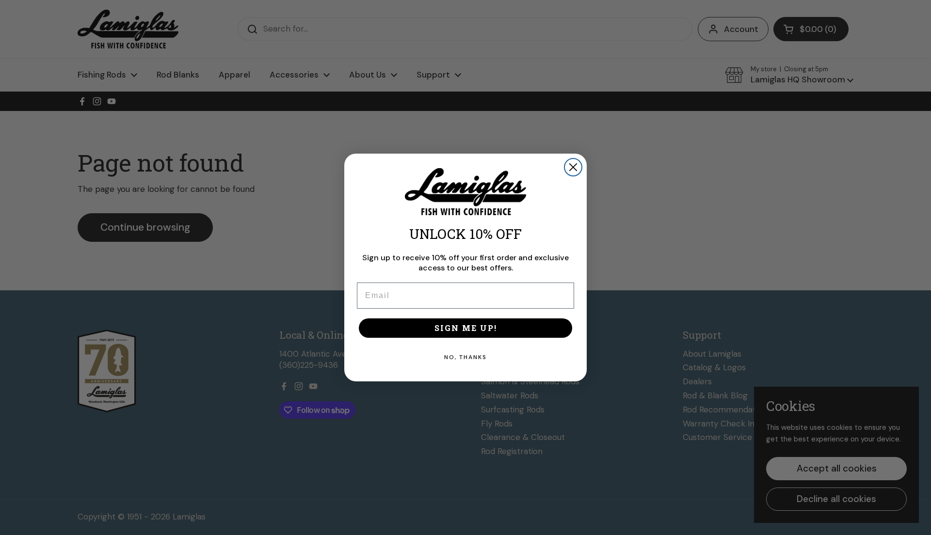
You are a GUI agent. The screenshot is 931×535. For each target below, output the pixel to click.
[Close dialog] (573, 167)
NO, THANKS (465, 357)
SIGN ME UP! (465, 328)
